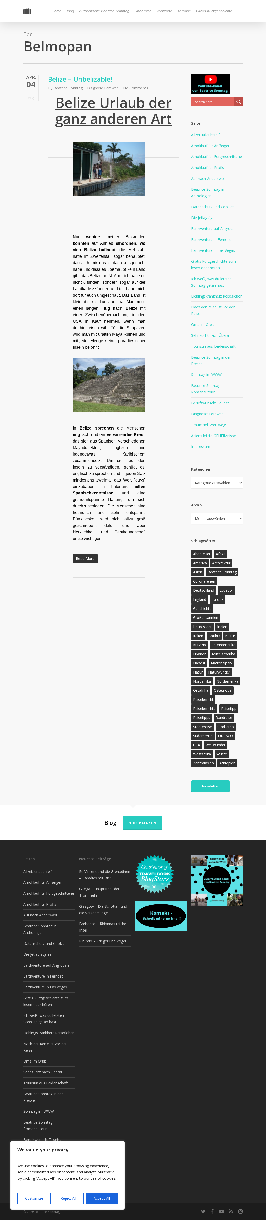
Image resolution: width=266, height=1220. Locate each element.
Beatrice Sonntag (68, 87)
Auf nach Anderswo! (208, 178)
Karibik (214, 635)
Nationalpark (221, 663)
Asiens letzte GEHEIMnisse (213, 435)
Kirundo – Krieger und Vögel (102, 941)
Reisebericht (203, 699)
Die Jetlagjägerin (205, 217)
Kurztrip (199, 644)
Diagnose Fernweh (103, 87)
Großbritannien (205, 617)
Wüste (221, 753)
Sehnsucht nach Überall (210, 335)
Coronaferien (204, 581)
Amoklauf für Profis (207, 167)
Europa (218, 599)
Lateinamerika (223, 644)
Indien (222, 626)
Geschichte (202, 608)
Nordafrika (202, 681)
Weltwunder (215, 744)
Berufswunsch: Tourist (210, 402)
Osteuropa (223, 690)
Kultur (230, 635)
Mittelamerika (223, 653)
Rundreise (224, 717)
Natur (198, 672)
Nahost (199, 663)
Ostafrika (200, 690)
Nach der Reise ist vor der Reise (213, 310)
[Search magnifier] (238, 101)
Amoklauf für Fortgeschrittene (216, 156)
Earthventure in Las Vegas (213, 250)
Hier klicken (142, 823)
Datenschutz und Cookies (212, 206)
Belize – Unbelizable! (80, 79)
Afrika (220, 553)
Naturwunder (219, 672)
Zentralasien (203, 763)
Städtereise (202, 726)
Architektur (221, 562)
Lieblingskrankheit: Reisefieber (216, 296)
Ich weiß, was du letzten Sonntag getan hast (211, 282)
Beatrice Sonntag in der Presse (211, 360)
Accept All (102, 1198)
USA (196, 744)
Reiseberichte (204, 708)
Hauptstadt (202, 626)
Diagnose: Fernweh (207, 413)
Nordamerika (227, 681)
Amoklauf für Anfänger (210, 145)
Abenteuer (201, 553)
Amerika (200, 562)
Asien (197, 572)
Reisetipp (228, 708)
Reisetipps (201, 717)
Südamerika (203, 735)
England (199, 599)
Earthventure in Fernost (211, 239)
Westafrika (202, 753)
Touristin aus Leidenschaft (213, 346)
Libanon (200, 653)
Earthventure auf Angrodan (214, 228)
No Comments (135, 87)
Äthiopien (227, 763)
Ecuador (226, 590)
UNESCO (225, 735)
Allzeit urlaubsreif (205, 134)
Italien (198, 635)
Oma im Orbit (202, 324)
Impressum (200, 446)
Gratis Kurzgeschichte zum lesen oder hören (213, 264)
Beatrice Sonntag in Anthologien (207, 192)
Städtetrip (225, 726)
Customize (34, 1198)
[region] (67, 1175)
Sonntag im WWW (206, 374)
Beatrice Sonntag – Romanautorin (207, 388)
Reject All (68, 1198)
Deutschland (203, 590)
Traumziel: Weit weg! (208, 424)
